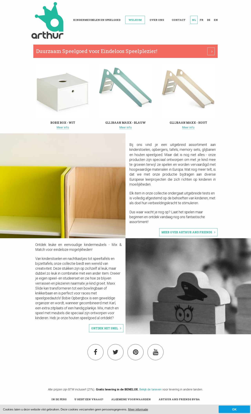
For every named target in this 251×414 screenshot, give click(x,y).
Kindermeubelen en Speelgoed (97, 20)
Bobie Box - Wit (62, 123)
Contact (179, 20)
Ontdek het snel (104, 328)
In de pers (58, 399)
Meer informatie (138, 409)
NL (194, 20)
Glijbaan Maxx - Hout (188, 123)
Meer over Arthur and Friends (186, 232)
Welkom (135, 20)
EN (216, 20)
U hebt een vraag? (88, 399)
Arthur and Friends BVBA (179, 399)
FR (201, 20)
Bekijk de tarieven (150, 389)
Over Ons (157, 20)
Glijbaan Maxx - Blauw (125, 123)
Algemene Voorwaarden (131, 399)
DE (208, 20)
